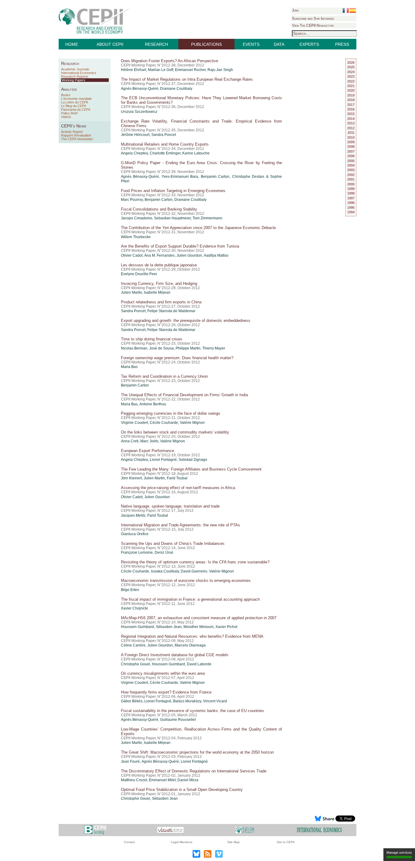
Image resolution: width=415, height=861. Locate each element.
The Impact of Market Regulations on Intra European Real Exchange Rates (187, 79)
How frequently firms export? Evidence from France (166, 692)
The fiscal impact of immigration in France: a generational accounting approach (190, 599)
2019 (351, 95)
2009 (351, 142)
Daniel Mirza (187, 780)
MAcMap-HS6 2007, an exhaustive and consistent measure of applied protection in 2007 (198, 618)
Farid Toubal (177, 478)
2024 (351, 72)
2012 (351, 128)
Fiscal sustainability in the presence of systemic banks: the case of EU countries (192, 710)
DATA (279, 44)
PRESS (342, 44)
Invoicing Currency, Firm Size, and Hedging (159, 283)
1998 (351, 193)
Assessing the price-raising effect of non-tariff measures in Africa (178, 487)
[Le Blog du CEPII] (96, 830)
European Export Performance (147, 450)
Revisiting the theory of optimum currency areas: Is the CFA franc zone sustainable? (195, 562)
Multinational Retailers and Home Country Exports (165, 144)
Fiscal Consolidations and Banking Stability (159, 209)
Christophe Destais (248, 176)
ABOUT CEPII (110, 44)
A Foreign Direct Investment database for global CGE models (174, 655)
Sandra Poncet (163, 135)
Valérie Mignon (192, 422)
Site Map (233, 842)
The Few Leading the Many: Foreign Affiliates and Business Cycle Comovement (191, 469)
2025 (351, 67)
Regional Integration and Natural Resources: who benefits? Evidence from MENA (192, 636)
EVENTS (251, 44)
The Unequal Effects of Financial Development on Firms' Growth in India (184, 395)
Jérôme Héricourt (135, 135)
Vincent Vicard (215, 701)
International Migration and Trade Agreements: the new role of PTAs (180, 525)
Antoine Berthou (152, 404)
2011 (351, 132)
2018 (351, 100)
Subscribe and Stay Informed (313, 18)
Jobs (295, 10)
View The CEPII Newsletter (313, 25)
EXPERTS (309, 44)
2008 (351, 146)
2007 (351, 151)
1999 (351, 189)
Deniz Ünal (164, 552)
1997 (351, 198)
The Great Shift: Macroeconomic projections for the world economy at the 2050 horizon (197, 752)
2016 (351, 109)
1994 (351, 212)
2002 (351, 175)
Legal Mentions (181, 842)
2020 (351, 90)
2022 (351, 81)
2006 (351, 156)
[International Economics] (319, 830)
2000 (351, 184)
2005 (351, 161)
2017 (351, 104)
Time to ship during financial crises (151, 339)
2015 (351, 114)
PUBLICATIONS (206, 44)
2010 (351, 137)
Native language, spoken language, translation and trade (170, 506)
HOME (71, 44)
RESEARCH (156, 44)
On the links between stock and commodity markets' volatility (175, 432)
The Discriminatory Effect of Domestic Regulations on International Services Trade (193, 771)
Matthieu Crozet (134, 780)
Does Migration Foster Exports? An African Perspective (169, 61)
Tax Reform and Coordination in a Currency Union (164, 376)
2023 (351, 76)
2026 (351, 62)
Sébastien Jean (169, 627)
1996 (351, 202)
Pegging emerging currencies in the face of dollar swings (170, 413)
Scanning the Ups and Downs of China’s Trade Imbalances (173, 543)
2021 (351, 86)
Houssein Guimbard (137, 627)
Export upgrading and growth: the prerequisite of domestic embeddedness (185, 320)
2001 (351, 179)
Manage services (399, 852)
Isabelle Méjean (157, 292)
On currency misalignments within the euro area (163, 673)
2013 (351, 123)
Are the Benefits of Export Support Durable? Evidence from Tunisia (180, 246)
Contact (129, 842)
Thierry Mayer (213, 348)
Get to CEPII (286, 842)
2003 (351, 170)
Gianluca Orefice (135, 534)
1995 (351, 207)
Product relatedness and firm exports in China (161, 302)
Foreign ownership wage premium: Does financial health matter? (177, 358)
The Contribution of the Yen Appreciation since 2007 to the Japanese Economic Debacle (198, 227)
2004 (351, 165)
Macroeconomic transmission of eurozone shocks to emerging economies (186, 580)
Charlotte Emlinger (165, 153)
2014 (351, 118)
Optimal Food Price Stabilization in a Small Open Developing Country (182, 789)
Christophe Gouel (135, 664)
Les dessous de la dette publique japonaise (159, 265)
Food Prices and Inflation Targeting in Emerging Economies (173, 190)
